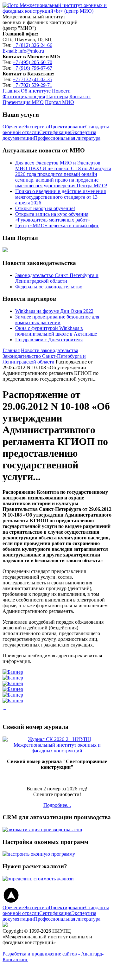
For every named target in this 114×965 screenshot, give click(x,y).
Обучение (13, 126)
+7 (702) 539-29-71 (32, 85)
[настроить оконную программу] (39, 854)
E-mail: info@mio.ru (23, 51)
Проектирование (67, 126)
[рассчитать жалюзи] (38, 878)
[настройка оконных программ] (5, 707)
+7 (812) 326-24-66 (32, 45)
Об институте (36, 90)
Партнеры (57, 96)
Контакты (80, 96)
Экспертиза (36, 126)
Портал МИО (59, 102)
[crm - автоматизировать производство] (42, 829)
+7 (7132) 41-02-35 (32, 79)
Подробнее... (57, 805)
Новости (61, 90)
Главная (11, 90)
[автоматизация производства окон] (4, 707)
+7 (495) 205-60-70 (32, 62)
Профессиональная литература (67, 138)
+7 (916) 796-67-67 (32, 68)
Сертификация (55, 132)
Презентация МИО (23, 102)
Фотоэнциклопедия (24, 96)
